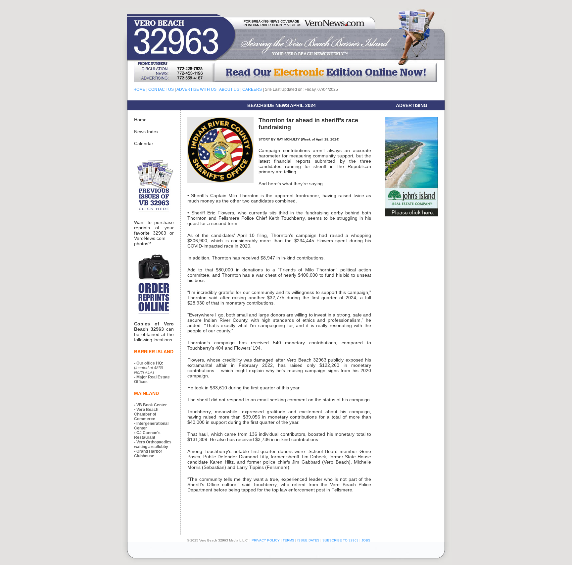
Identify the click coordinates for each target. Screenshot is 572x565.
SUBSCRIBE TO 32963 (340, 540)
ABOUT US (229, 89)
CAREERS (252, 89)
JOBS (365, 540)
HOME (139, 89)
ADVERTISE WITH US (196, 89)
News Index (146, 131)
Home (140, 119)
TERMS (288, 540)
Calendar (143, 143)
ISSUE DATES (308, 540)
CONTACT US (161, 89)
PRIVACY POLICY (266, 540)
